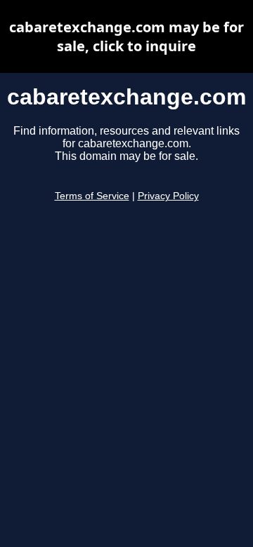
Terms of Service (92, 196)
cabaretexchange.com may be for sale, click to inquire (126, 36)
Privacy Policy (168, 196)
